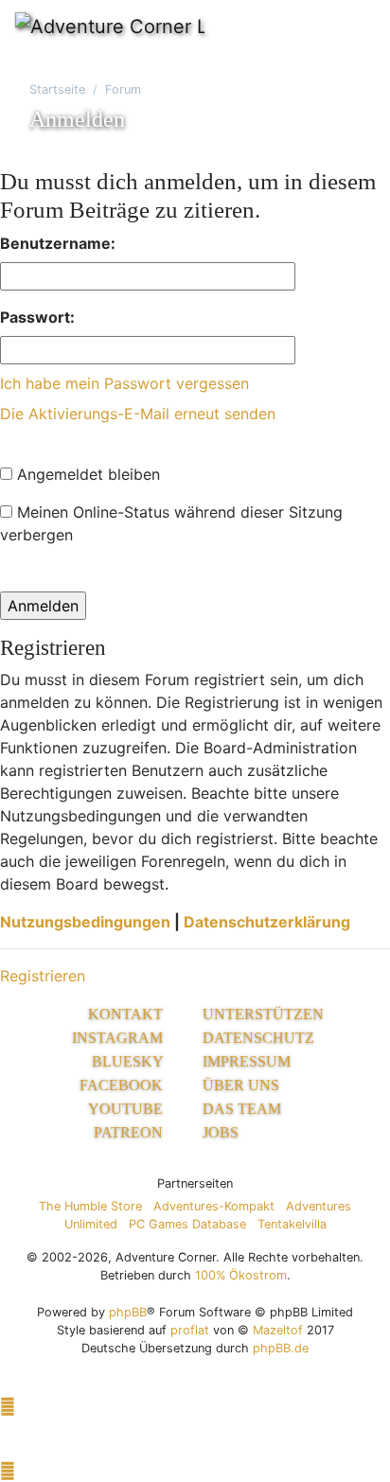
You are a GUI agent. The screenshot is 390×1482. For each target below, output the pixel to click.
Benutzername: (57, 243)
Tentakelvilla (292, 1224)
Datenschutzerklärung (267, 921)
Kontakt (127, 1014)
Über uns (241, 1085)
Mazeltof (278, 1330)
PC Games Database (187, 1224)
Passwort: (37, 317)
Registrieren (42, 975)
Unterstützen (263, 1014)
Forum (123, 89)
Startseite (57, 89)
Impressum (247, 1061)
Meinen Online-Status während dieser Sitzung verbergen (171, 523)
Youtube (127, 1109)
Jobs (221, 1132)
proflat (189, 1330)
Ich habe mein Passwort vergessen (124, 383)
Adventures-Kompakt (214, 1206)
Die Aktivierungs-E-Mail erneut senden (137, 413)
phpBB (128, 1312)
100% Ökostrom (241, 1275)
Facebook (123, 1085)
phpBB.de (281, 1348)
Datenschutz (258, 1038)
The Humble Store (90, 1206)
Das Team (242, 1109)
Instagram (119, 1038)
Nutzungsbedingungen (85, 921)
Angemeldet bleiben (86, 474)
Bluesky (129, 1061)
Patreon (130, 1132)
